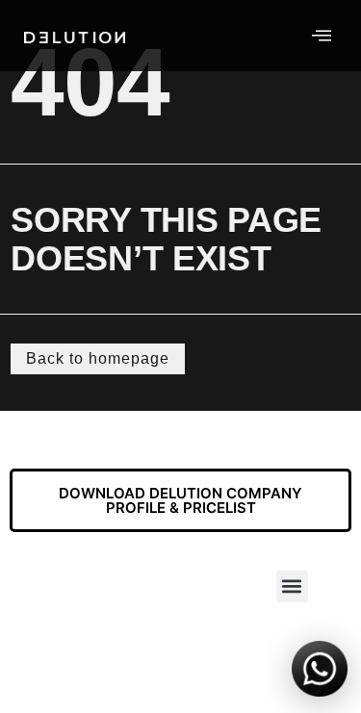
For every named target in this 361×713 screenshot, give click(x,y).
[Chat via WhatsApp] (320, 672)
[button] (292, 586)
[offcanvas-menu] (321, 35)
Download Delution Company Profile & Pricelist (180, 500)
